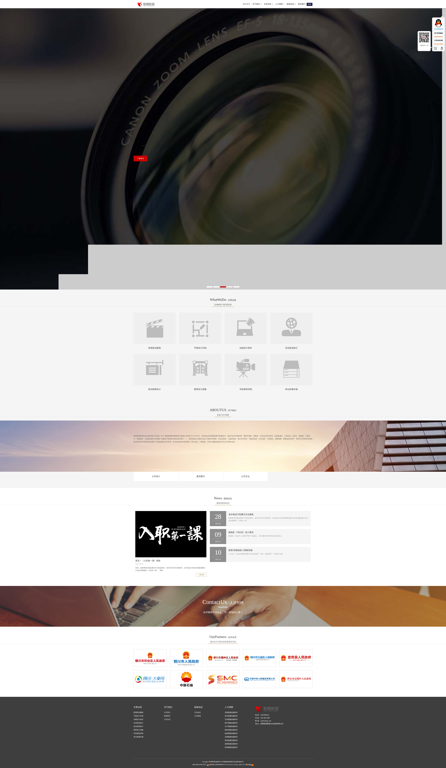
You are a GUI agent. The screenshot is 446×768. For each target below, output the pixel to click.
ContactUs (223, 602)
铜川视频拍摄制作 (231, 723)
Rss (244, 764)
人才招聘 (229, 707)
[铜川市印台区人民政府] (150, 658)
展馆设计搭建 (200, 389)
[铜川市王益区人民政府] (259, 658)
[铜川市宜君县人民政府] (296, 658)
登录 (309, 4)
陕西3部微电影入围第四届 (240, 550)
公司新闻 (197, 716)
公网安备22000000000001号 (217, 764)
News (223, 498)
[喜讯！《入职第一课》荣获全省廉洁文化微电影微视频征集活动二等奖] (170, 534)
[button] (209, 286)
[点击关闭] (442, 17)
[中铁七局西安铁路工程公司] (259, 679)
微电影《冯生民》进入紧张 (241, 532)
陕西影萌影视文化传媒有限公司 (234, 762)
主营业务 (138, 707)
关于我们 (168, 707)
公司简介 (156, 476)
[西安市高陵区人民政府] (296, 679)
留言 (240, 764)
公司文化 (245, 476)
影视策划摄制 (154, 348)
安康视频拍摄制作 (231, 737)
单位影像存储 (291, 389)
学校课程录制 (245, 389)
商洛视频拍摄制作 (231, 740)
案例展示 (201, 476)
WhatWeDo (223, 300)
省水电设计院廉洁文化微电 (241, 514)
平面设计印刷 (200, 348)
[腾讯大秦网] (150, 679)
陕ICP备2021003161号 (199, 764)
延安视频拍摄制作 (231, 716)
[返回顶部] (442, 48)
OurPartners (223, 637)
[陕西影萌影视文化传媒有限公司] (145, 4)
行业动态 (197, 712)
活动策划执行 (291, 348)
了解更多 (140, 158)
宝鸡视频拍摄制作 (231, 719)
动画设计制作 (245, 348)
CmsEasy (235, 764)
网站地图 (248, 764)
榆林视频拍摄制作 (231, 730)
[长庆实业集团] (186, 679)
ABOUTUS (223, 410)
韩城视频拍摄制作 (231, 747)
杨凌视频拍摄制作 (231, 733)
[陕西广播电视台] (223, 679)
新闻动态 (198, 707)
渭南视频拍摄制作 (231, 712)
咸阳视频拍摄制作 (231, 744)
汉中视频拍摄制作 (231, 726)
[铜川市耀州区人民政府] (223, 658)
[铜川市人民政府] (186, 658)
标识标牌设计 (154, 389)
